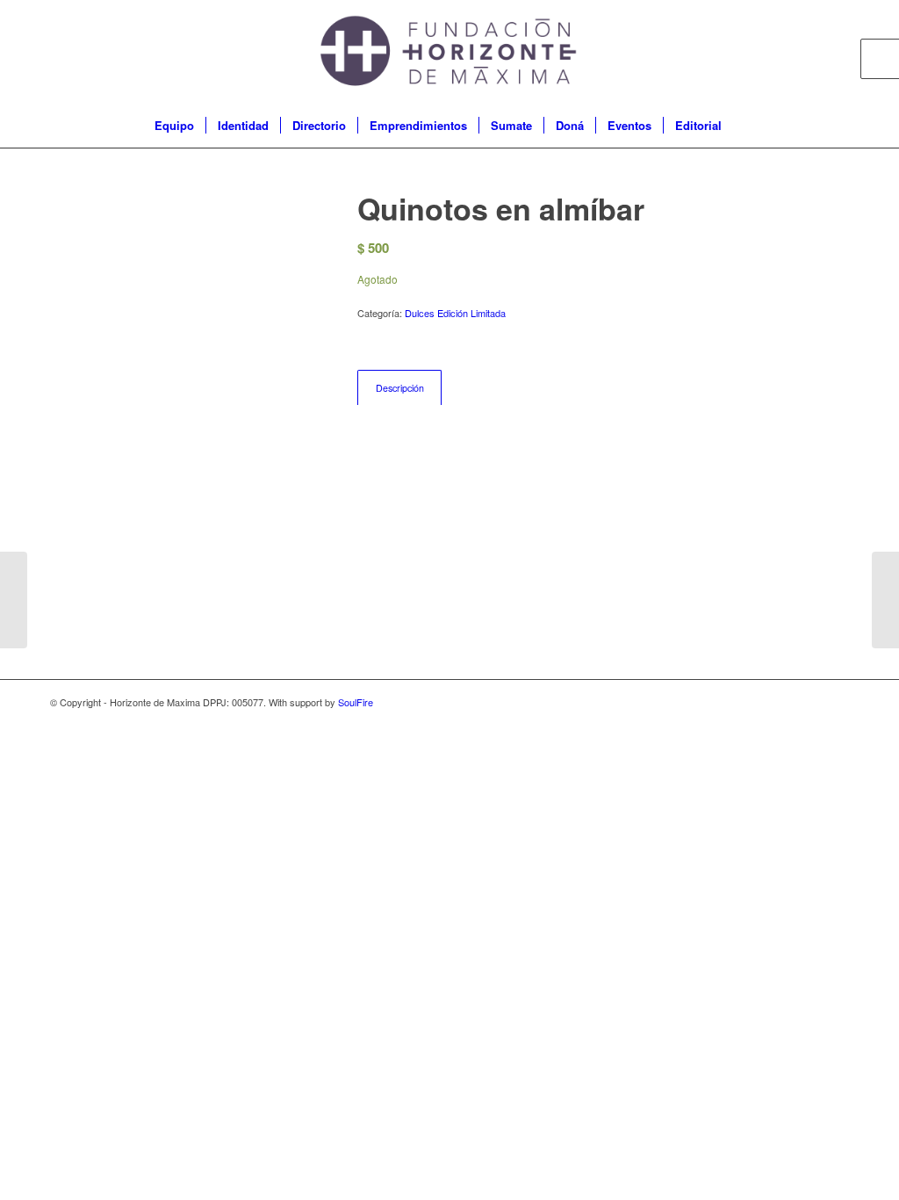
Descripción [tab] (400, 387)
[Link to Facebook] (783, 52)
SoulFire (355, 702)
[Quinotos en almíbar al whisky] (885, 600)
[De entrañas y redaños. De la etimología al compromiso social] (13, 600)
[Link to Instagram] (809, 52)
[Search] (744, 126)
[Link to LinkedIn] (836, 52)
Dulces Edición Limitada (455, 313)
